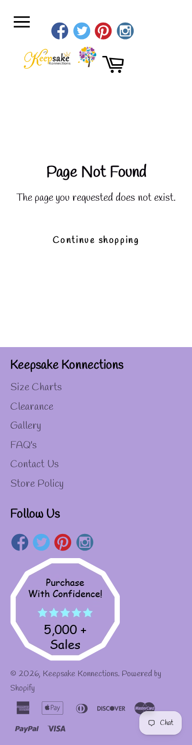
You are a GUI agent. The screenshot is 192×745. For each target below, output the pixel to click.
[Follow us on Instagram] (125, 32)
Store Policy (36, 484)
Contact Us (34, 464)
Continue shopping (96, 240)
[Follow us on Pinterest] (103, 32)
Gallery (25, 426)
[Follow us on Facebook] (60, 32)
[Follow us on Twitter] (81, 32)
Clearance (31, 407)
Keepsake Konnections (80, 673)
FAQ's (23, 445)
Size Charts (36, 387)
